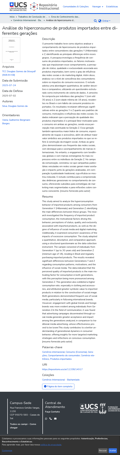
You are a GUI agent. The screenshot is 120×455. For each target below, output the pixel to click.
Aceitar (112, 450)
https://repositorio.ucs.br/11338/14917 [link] (62, 369)
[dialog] (60, 445)
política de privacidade (50, 444)
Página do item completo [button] (59, 386)
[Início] (35, 6)
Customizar (7, 450)
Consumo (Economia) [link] (76, 352)
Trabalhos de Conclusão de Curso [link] (32, 16)
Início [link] (12, 16)
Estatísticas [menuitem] (112, 6)
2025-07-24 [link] (9, 85)
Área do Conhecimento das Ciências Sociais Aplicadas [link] (65, 16)
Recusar (103, 450)
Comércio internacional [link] (53, 352)
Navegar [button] (96, 6)
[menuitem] (97, 6)
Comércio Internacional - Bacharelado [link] (27, 20)
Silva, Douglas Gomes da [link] (15, 106)
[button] (95, 21)
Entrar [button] (105, 21)
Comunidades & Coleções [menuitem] (76, 6)
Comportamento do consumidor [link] (64, 355)
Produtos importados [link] (61, 359)
